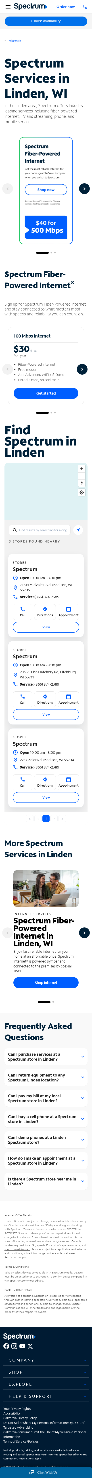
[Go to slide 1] (42, 253)
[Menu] (7, 6)
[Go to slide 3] (55, 253)
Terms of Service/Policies (20, 1441)
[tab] (46, 1360)
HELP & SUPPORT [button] (31, 1396)
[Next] (84, 188)
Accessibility (12, 1413)
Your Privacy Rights (17, 1408)
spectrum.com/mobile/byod (26, 1280)
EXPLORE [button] (21, 1384)
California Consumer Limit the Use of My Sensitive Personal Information (44, 1434)
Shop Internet (46, 982)
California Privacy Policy (20, 1418)
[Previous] (7, 188)
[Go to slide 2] (51, 253)
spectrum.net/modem (17, 1249)
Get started (46, 393)
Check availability (46, 21)
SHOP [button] (16, 1372)
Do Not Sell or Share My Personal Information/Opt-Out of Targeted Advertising (43, 1425)
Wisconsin (14, 40)
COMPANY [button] (22, 1360)
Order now (65, 6)
